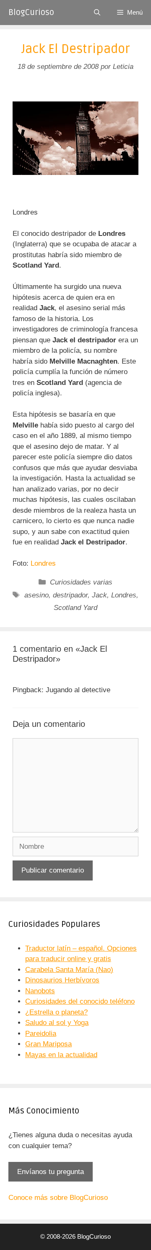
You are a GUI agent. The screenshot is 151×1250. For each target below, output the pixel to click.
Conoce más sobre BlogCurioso (58, 1198)
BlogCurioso (31, 13)
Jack (99, 595)
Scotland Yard (75, 608)
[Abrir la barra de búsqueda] (97, 12)
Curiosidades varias (81, 582)
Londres (43, 563)
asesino (36, 595)
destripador (70, 595)
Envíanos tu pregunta (50, 1172)
